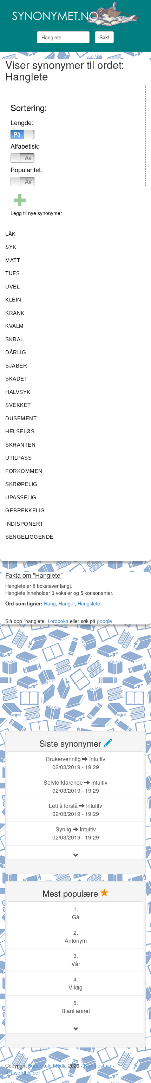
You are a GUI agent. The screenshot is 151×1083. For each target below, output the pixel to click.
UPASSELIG (21, 497)
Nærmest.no (97, 1065)
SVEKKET (18, 405)
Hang (50, 603)
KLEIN (13, 300)
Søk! (104, 37)
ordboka (58, 620)
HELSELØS (19, 431)
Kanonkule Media (48, 1065)
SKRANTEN (20, 445)
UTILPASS (18, 458)
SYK (11, 247)
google (104, 620)
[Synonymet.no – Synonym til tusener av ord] (75, 14)
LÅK (10, 234)
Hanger (67, 603)
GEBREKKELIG (25, 510)
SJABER (16, 366)
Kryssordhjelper (22, 1072)
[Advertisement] (58, 679)
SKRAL (14, 339)
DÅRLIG (15, 352)
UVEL (12, 287)
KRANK (15, 313)
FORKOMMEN (23, 471)
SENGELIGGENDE (29, 537)
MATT (12, 260)
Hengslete (89, 603)
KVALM (14, 326)
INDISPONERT (24, 524)
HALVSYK (18, 392)
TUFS (12, 273)
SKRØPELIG (21, 484)
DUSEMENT (21, 418)
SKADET (16, 379)
